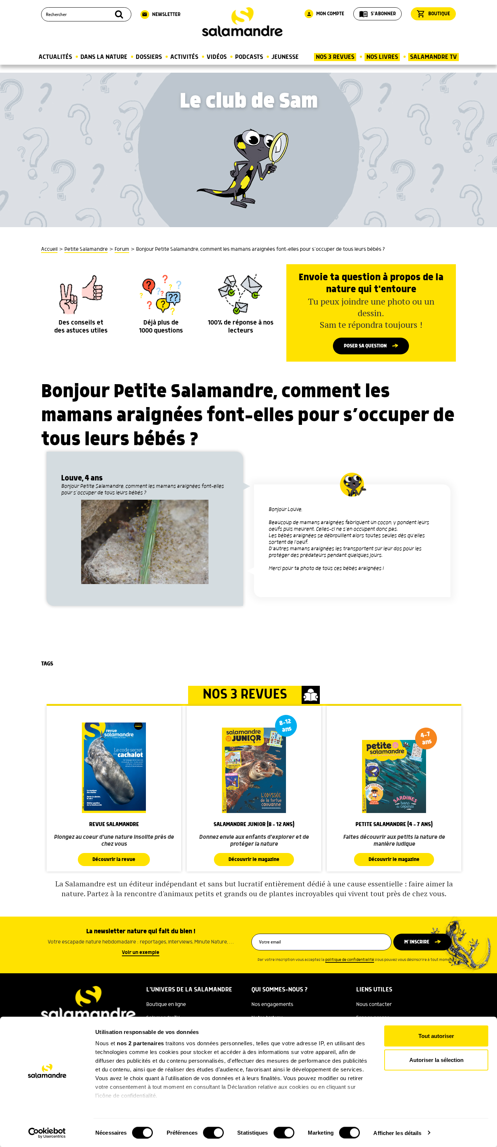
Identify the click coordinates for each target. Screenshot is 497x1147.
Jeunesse (285, 57)
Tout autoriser (436, 1036)
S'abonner (377, 13)
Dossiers (149, 57)
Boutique (433, 13)
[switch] (213, 1132)
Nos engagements (272, 1004)
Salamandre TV (433, 57)
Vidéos (217, 57)
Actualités (55, 57)
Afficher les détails (397, 1133)
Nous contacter (374, 1004)
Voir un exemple (140, 952)
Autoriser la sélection (436, 1060)
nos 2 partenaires (140, 1043)
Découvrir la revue (113, 859)
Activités (184, 57)
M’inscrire (416, 942)
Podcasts (249, 57)
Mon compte (325, 14)
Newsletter (161, 14)
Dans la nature (103, 57)
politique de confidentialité (349, 960)
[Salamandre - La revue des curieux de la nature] (242, 22)
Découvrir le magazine (253, 859)
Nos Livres (382, 57)
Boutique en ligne (166, 1004)
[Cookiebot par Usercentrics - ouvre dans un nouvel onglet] (47, 1132)
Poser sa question (365, 346)
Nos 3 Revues (335, 57)
